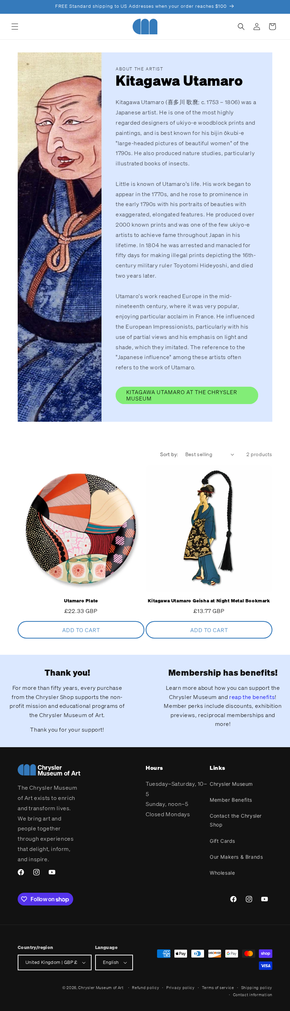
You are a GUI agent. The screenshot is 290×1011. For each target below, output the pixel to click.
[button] (15, 26)
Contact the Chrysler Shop (236, 820)
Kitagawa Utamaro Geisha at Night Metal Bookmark (209, 601)
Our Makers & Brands (236, 857)
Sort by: (169, 454)
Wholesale (222, 873)
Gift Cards (222, 841)
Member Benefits (231, 800)
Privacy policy (180, 987)
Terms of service (218, 987)
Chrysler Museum (231, 784)
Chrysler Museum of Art (100, 987)
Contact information (252, 994)
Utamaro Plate (81, 601)
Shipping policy (257, 987)
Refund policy (145, 987)
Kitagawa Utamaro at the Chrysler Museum (181, 395)
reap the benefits (252, 697)
